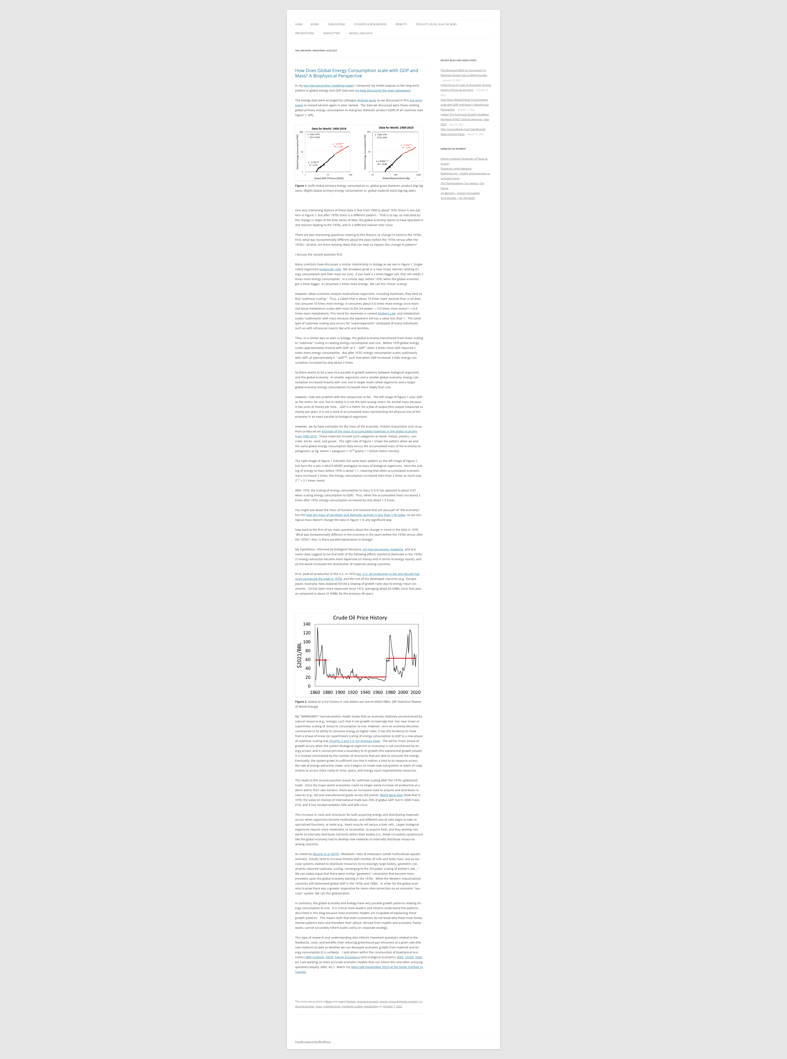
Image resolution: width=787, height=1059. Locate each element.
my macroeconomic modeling (383, 549)
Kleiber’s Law (387, 313)
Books (315, 24)
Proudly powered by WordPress (313, 1041)
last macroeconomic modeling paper (329, 85)
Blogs (328, 1001)
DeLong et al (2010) (326, 854)
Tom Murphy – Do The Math (458, 198)
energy (384, 1001)
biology (351, 1001)
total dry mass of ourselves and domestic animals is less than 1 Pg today (355, 515)
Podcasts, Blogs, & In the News (436, 24)
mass (319, 1006)
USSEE (409, 957)
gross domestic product (403, 1001)
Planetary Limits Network (456, 168)
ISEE (401, 957)
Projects (401, 24)
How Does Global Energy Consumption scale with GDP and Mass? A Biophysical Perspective (356, 73)
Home (299, 24)
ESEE (418, 957)
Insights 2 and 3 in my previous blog (354, 741)
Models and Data (360, 33)
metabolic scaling (352, 1006)
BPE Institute (315, 957)
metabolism (371, 1006)
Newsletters (331, 33)
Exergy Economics (347, 957)
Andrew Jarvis (366, 100)
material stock (331, 1006)
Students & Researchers (370, 24)
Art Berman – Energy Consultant (460, 193)
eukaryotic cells (330, 269)
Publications (336, 24)
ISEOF (329, 957)
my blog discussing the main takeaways (382, 90)
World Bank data (391, 795)
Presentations (304, 33)
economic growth (367, 1001)
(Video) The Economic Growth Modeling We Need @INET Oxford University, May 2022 (465, 119)
